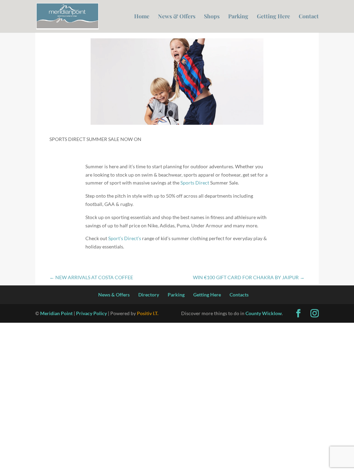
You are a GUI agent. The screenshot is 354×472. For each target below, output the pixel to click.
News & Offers (176, 17)
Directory (148, 295)
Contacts (239, 295)
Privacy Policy (91, 313)
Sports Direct (194, 183)
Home (141, 17)
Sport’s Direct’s (124, 238)
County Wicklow (263, 313)
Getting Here (273, 17)
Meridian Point (56, 313)
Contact (309, 17)
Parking (238, 17)
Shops (212, 17)
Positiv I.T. (147, 313)
